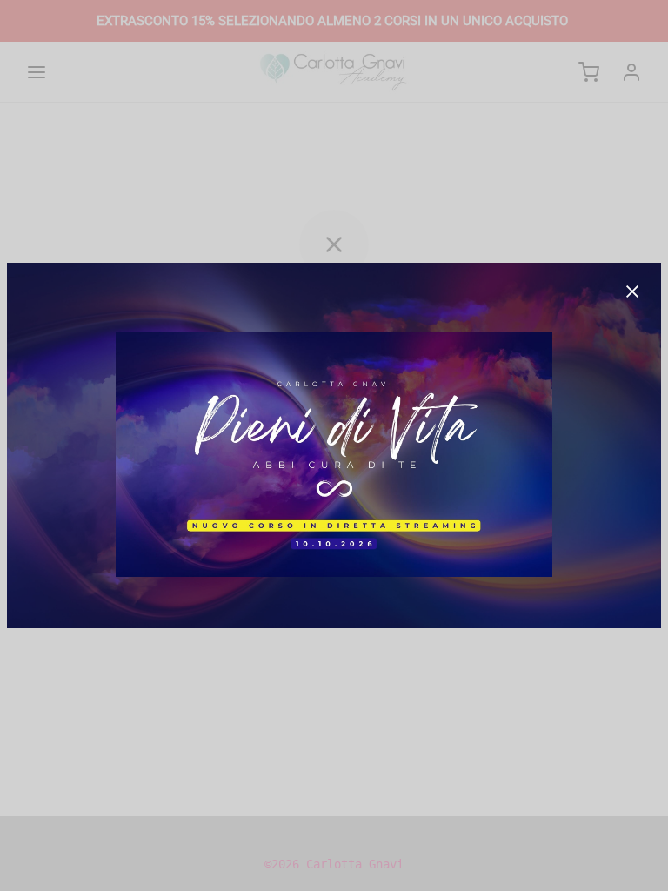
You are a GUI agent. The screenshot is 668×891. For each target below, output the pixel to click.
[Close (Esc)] (632, 291)
